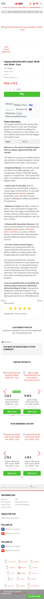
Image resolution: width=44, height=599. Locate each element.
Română (36, 562)
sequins (15, 229)
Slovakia (33, 579)
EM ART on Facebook (13, 529)
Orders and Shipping (22, 504)
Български (11, 562)
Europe (34, 573)
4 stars (24, 308)
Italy (12, 579)
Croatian (35, 567)
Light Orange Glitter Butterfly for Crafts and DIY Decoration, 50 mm (32, 401)
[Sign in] (34, 3)
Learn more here (17, 593)
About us (4, 499)
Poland (22, 579)
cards (15, 196)
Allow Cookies (35, 596)
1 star (10, 308)
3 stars (20, 308)
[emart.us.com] (15, 4)
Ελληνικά (25, 562)
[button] (9, 415)
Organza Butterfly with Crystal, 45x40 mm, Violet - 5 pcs (12, 463)
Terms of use (5, 504)
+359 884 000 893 (34, 7)
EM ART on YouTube (13, 533)
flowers (23, 193)
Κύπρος (22, 586)
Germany (12, 567)
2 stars (15, 308)
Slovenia (10, 586)
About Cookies (6, 507)
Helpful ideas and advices (10, 518)
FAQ (16, 499)
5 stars (29, 308)
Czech (12, 573)
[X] (2, 592)
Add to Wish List (11, 77)
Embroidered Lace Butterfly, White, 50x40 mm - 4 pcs (12, 401)
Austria (23, 567)
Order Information (21, 502)
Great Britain (35, 586)
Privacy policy (6, 502)
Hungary (23, 573)
